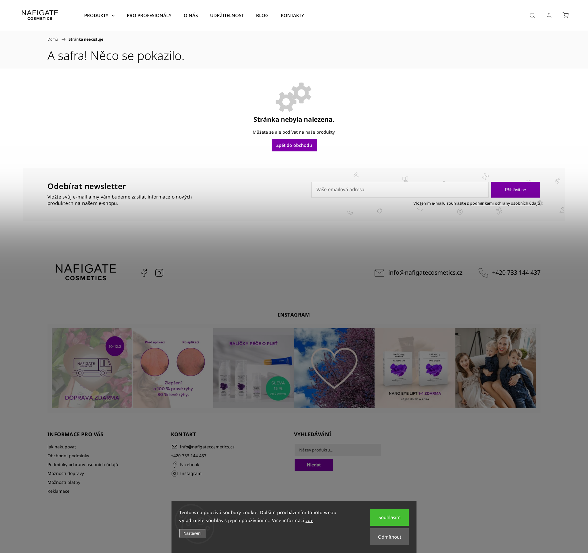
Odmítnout (389, 537)
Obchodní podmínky (68, 455)
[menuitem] (99, 15)
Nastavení (192, 533)
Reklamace (58, 491)
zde (310, 520)
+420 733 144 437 (516, 272)
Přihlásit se (515, 189)
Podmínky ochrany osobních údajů (82, 464)
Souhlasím (390, 517)
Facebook (144, 272)
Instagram (159, 272)
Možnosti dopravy (65, 473)
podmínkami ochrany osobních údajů (505, 203)
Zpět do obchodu (294, 145)
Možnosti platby (63, 482)
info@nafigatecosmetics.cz (425, 272)
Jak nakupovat (61, 447)
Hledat (314, 464)
